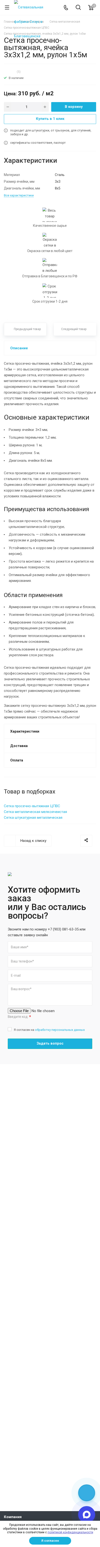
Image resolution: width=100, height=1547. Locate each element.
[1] (5, 71)
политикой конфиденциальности (70, 1532)
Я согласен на (49, 1030)
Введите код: (19, 1016)
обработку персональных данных (60, 1030)
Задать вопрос (50, 1043)
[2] (7, 71)
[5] (15, 71)
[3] (10, 71)
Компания (13, 1517)
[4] (12, 71)
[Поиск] (78, 7)
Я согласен (50, 1540)
